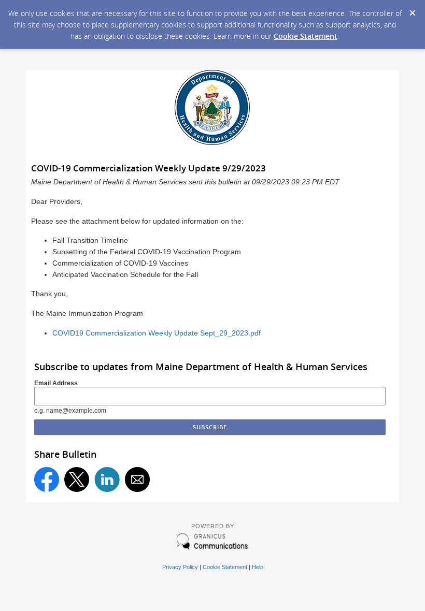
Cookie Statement (305, 36)
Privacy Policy (180, 567)
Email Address (56, 383)
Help (257, 567)
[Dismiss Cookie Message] (412, 10)
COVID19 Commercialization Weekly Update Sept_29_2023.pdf (156, 333)
